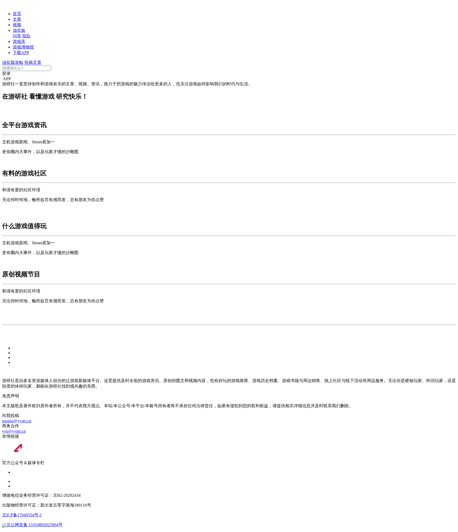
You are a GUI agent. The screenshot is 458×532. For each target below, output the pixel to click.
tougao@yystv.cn (16, 421)
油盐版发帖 (12, 62)
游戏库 (19, 41)
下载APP (21, 52)
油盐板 (19, 30)
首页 (17, 13)
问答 (17, 36)
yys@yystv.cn (14, 431)
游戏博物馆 (23, 47)
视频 (17, 25)
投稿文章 (32, 62)
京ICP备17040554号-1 (22, 515)
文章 (17, 19)
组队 (26, 36)
